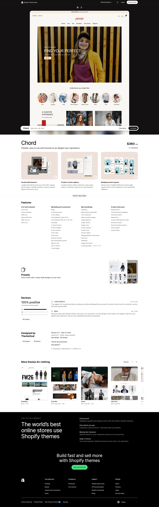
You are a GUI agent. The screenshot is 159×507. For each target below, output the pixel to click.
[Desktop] (77, 7)
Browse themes (106, 2)
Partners (118, 487)
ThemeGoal (134, 148)
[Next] (136, 362)
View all (126, 362)
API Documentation (98, 487)
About (117, 484)
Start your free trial (80, 467)
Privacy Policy (38, 502)
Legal (117, 490)
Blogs (93, 493)
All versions (63, 337)
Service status (119, 493)
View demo (122, 128)
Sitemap (65, 502)
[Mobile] (81, 7)
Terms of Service (26, 502)
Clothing (47, 484)
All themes (37, 341)
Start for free (132, 2)
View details (55, 337)
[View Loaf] (118, 271)
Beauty (47, 487)
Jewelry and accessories (52, 490)
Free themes (72, 487)
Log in (123, 2)
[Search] (117, 2)
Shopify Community (98, 490)
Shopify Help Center (98, 484)
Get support (26, 341)
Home (46, 493)
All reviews (26, 319)
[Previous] (132, 362)
